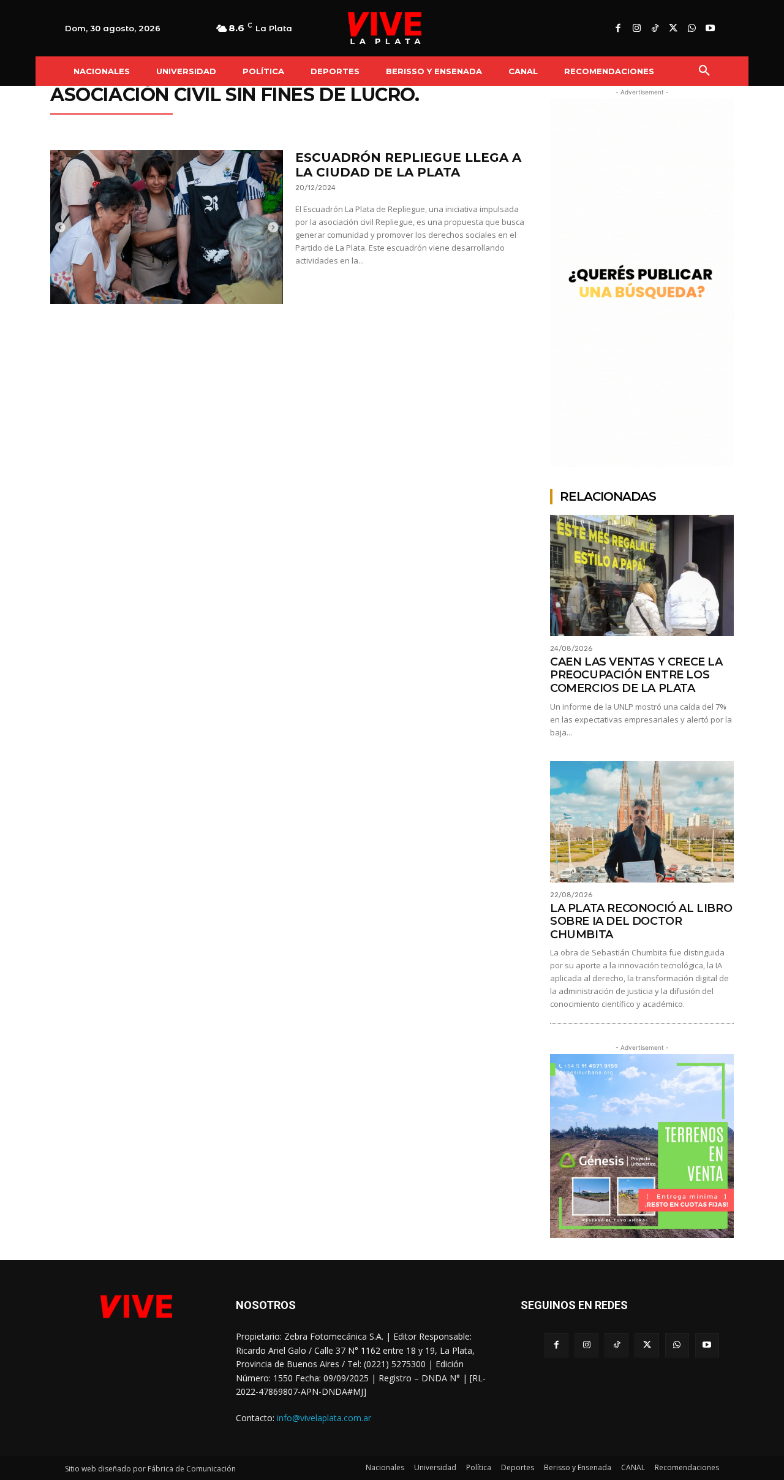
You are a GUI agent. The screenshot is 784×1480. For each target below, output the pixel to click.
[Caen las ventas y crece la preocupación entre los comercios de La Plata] (642, 575)
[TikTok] (655, 29)
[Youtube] (710, 29)
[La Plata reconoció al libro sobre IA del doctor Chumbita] (642, 821)
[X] (673, 29)
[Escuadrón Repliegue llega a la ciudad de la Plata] (166, 227)
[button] (704, 71)
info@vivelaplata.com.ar (324, 1418)
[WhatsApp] (691, 29)
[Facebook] (618, 29)
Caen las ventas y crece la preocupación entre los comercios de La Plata (636, 675)
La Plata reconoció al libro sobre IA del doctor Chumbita (641, 921)
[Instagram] (636, 29)
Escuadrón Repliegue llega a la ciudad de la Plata (408, 165)
